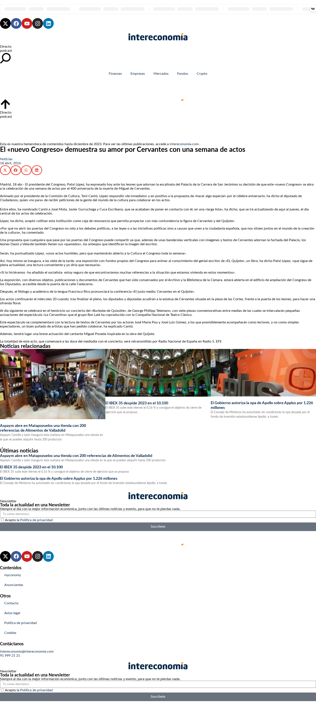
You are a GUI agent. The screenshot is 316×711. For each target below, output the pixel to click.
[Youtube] (26, 23)
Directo (5, 46)
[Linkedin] (48, 23)
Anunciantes (13, 585)
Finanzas (115, 73)
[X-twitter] (5, 23)
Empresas (137, 73)
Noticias (6, 159)
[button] (5, 170)
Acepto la (29, 520)
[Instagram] (37, 23)
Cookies (10, 633)
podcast (6, 50)
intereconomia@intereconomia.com (27, 651)
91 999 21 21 (10, 655)
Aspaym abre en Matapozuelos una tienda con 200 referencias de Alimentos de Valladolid (76, 456)
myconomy (12, 575)
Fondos (182, 73)
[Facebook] (16, 23)
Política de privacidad (36, 520)
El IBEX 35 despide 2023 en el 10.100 (136, 403)
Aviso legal (12, 613)
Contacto (11, 603)
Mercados (161, 73)
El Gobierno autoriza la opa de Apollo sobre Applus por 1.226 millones (58, 479)
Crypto (202, 73)
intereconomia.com (184, 144)
